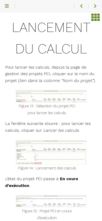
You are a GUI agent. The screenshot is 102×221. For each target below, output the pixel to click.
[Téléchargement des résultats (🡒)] (95, 6)
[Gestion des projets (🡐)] (81, 6)
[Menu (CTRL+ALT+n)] (6, 6)
